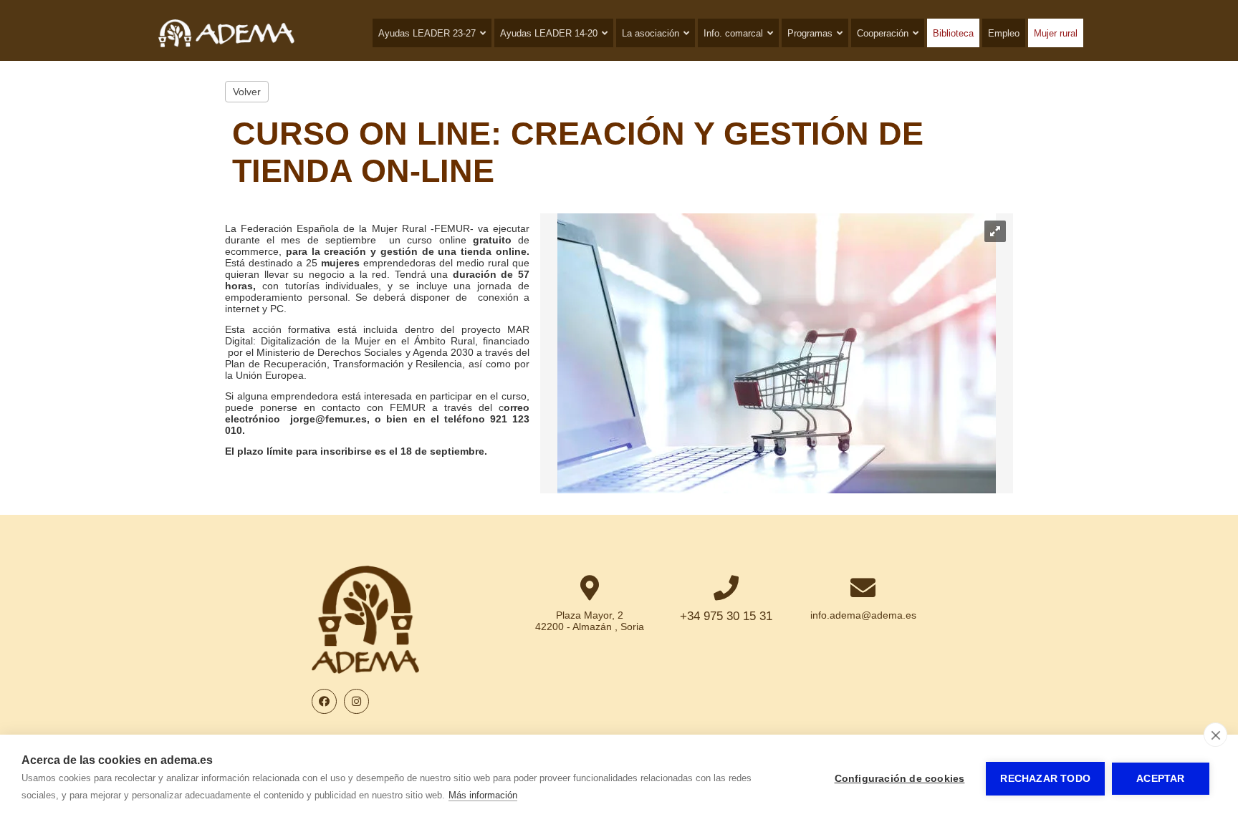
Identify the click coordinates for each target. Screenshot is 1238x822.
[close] (1215, 734)
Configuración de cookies (900, 778)
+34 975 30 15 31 (726, 616)
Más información (482, 795)
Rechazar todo (1045, 778)
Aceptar (1160, 778)
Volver (247, 91)
